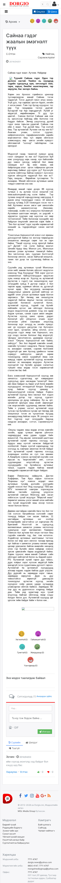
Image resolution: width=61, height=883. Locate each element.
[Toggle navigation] (6, 11)
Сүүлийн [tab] (16, 742)
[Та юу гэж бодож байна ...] (30, 718)
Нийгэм (50, 53)
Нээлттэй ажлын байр (13, 840)
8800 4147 (33, 865)
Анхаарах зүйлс (44, 696)
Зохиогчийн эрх (10, 830)
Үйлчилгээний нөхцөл (13, 836)
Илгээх (46, 731)
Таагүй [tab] (15, 748)
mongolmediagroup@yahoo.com (43, 868)
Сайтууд (42, 827)
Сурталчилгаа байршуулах (16, 843)
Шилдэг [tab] (32, 742)
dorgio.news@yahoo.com (40, 862)
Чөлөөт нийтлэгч (46, 830)
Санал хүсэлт (9, 833)
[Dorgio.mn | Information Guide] (8, 798)
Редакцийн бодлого (12, 827)
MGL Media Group (26, 811)
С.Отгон (10, 53)
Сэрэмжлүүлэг (46, 57)
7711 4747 (33, 859)
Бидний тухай (9, 824)
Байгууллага (44, 824)
